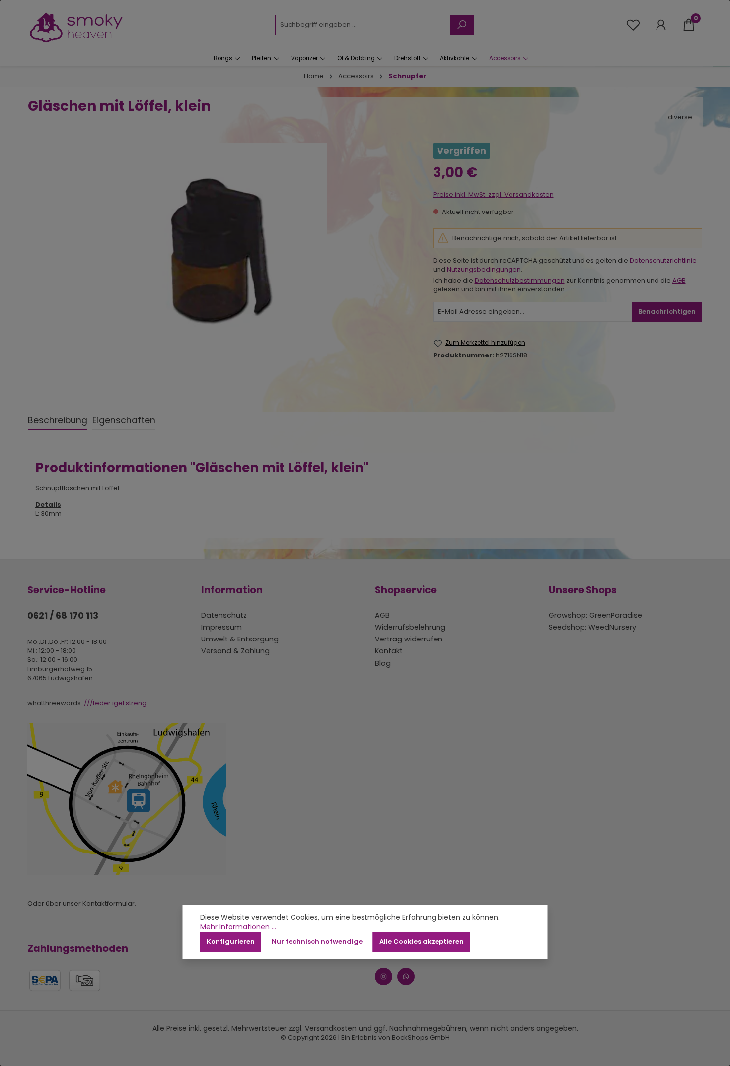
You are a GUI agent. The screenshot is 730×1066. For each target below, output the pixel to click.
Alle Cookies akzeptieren (421, 941)
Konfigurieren (231, 941)
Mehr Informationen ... (238, 927)
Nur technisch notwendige (317, 941)
